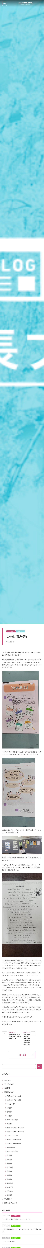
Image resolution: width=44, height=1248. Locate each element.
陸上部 (9, 1124)
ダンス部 (10, 1191)
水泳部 (9, 1108)
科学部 (9, 1163)
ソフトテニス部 (12, 1120)
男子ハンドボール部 (14, 1096)
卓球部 (9, 1116)
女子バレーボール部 (14, 1143)
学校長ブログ (20, 631)
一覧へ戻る (22, 1055)
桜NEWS (7, 1088)
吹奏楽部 (10, 1187)
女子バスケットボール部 (15, 1131)
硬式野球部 (11, 1147)
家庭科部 (10, 1167)
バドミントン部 (12, 1135)
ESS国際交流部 (12, 1151)
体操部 (9, 1112)
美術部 (9, 1179)
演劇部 (9, 1159)
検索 (39, 1066)
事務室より (8, 1199)
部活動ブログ (9, 1092)
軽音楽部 (10, 1183)
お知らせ (11, 631)
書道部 (9, 1195)
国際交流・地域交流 (10, 1203)
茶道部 (9, 1171)
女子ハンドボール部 (14, 1100)
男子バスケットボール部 (15, 1128)
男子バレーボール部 (14, 1139)
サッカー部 (11, 1104)
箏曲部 (9, 1175)
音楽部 (9, 1155)
